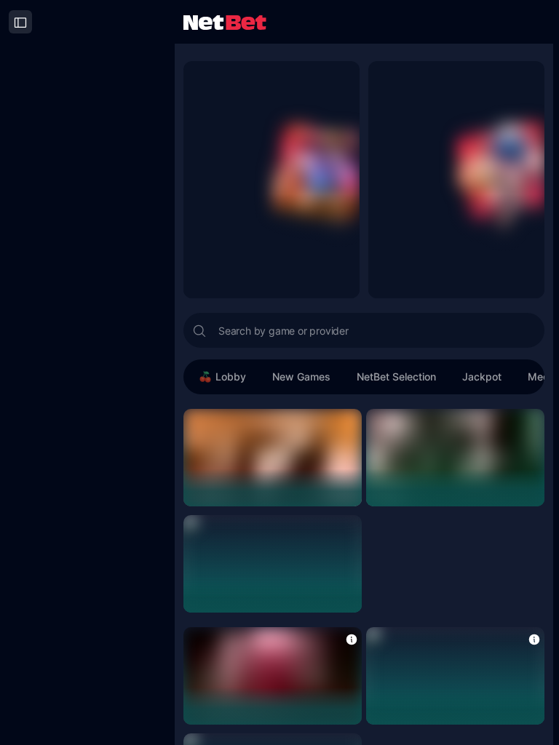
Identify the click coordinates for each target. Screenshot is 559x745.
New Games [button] (301, 376)
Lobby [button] (230, 376)
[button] (351, 638)
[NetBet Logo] (224, 21)
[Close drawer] (20, 21)
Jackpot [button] (481, 376)
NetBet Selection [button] (396, 376)
